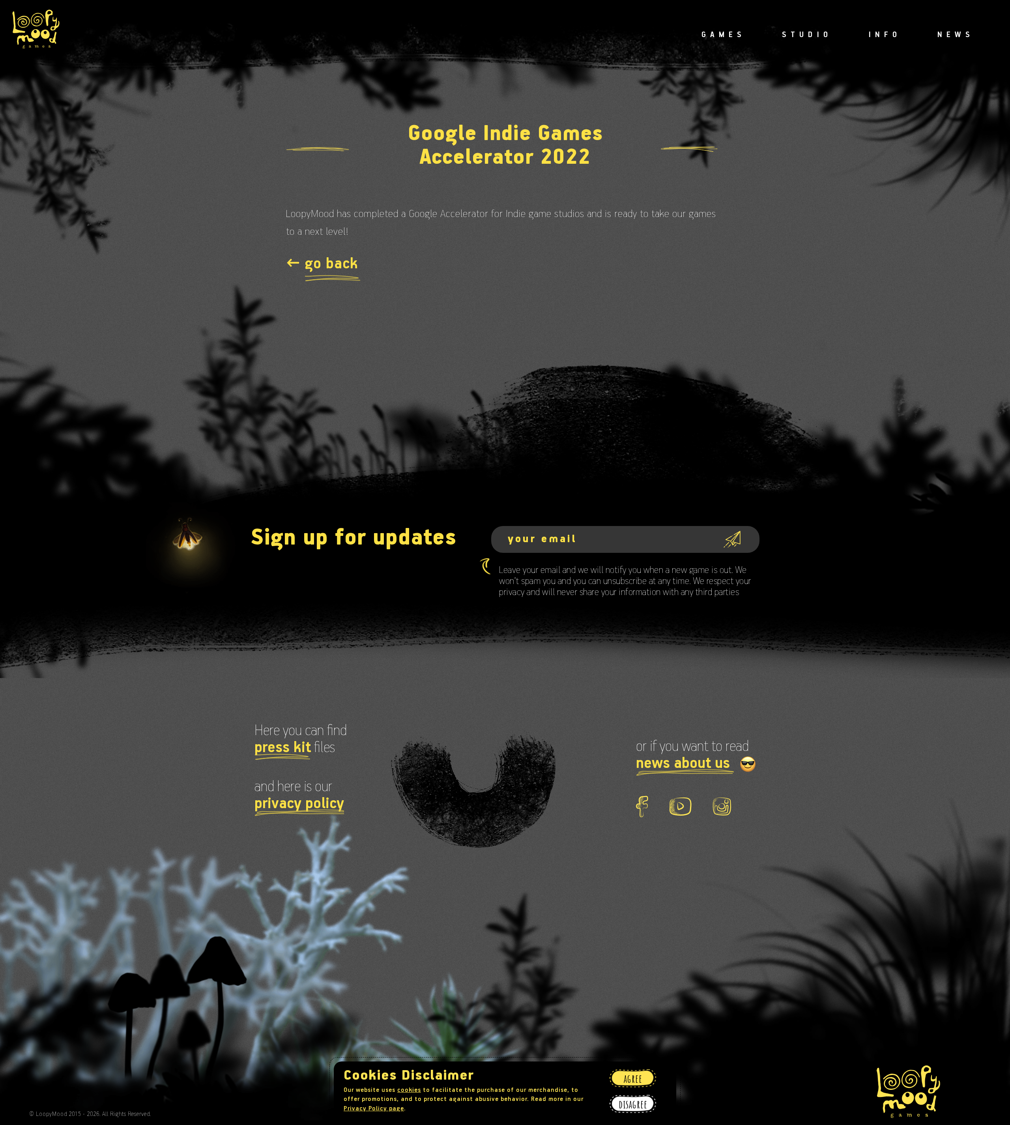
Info (884, 34)
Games (723, 34)
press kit (282, 747)
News (955, 34)
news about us (685, 763)
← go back (322, 264)
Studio (807, 34)
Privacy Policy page (374, 1108)
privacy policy (299, 804)
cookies (409, 1090)
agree (633, 1078)
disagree (633, 1104)
